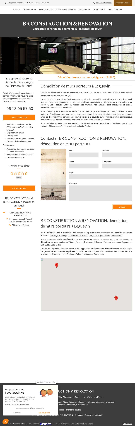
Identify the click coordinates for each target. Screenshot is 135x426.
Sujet (71, 172)
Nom (71, 150)
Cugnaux (125, 242)
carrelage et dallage (58, 235)
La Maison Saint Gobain (84, 424)
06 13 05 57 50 (19, 108)
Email (71, 161)
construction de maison (78, 235)
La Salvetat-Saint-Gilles (51, 245)
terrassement (116, 235)
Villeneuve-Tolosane (102, 242)
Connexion (127, 423)
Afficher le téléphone (104, 3)
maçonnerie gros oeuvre (99, 235)
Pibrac (71, 242)
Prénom (105, 150)
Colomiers (88, 242)
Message (73, 183)
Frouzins (79, 242)
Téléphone (106, 161)
